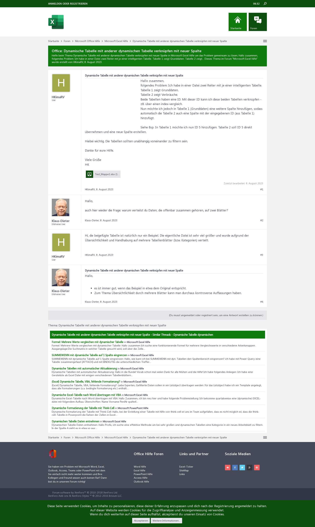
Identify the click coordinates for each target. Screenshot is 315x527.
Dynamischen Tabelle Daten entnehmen (75, 421)
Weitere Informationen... (166, 520)
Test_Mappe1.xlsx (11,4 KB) (110, 174)
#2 (261, 220)
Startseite (235, 28)
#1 (261, 189)
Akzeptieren (141, 520)
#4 (261, 301)
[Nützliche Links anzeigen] (265, 41)
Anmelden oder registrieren (68, 3)
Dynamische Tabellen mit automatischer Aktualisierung (84, 368)
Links (182, 474)
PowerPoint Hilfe (143, 474)
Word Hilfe (140, 466)
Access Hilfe (140, 477)
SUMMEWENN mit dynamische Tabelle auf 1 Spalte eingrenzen (89, 355)
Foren (253, 28)
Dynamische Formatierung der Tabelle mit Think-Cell (83, 408)
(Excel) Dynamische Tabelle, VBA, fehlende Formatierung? (86, 381)
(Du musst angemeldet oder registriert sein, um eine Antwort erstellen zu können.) (216, 315)
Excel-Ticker (186, 466)
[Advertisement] (112, 101)
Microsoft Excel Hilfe (244, 58)
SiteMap (184, 470)
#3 (261, 254)
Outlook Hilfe (141, 481)
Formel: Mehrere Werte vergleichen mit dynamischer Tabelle (87, 342)
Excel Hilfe (139, 470)
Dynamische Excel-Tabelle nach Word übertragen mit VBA (86, 395)
